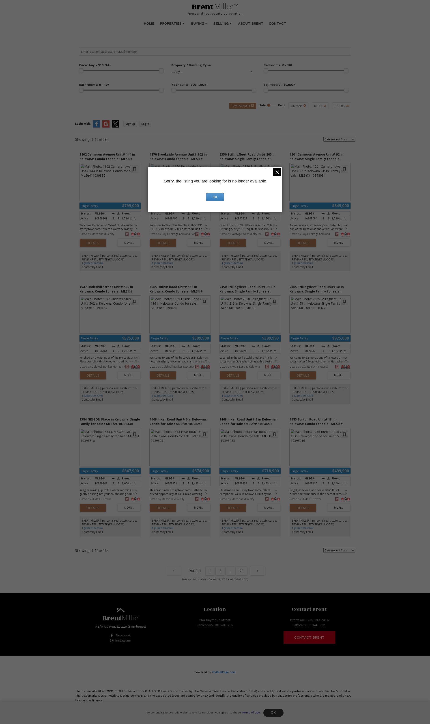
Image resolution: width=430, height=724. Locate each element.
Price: (95, 65)
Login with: (83, 124)
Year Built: (188, 84)
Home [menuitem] (149, 23)
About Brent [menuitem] (250, 23)
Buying (197, 23)
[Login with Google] (106, 126)
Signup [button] (130, 124)
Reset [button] (318, 106)
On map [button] (296, 106)
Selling (221, 23)
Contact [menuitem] (277, 23)
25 (241, 570)
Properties (171, 23)
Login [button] (145, 124)
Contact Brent (309, 637)
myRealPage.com (224, 672)
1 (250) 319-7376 (92, 263)
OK (273, 713)
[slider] (81, 70)
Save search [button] (241, 106)
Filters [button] (340, 106)
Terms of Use (251, 712)
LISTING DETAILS (93, 243)
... (230, 570)
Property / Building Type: (191, 65)
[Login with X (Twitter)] (115, 126)
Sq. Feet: (279, 84)
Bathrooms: (94, 84)
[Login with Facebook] (96, 126)
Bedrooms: (278, 65)
